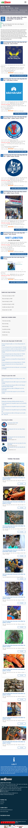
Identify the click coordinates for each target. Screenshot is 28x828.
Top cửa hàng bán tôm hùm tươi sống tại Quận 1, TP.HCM (14, 598)
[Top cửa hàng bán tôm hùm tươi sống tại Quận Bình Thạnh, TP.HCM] (14, 542)
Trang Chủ (3, 8)
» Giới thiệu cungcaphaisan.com (18, 188)
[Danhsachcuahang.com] (6, 2)
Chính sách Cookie (4, 811)
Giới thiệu (2, 801)
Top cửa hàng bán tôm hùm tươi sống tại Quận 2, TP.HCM (14, 622)
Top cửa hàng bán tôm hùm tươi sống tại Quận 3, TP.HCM (14, 646)
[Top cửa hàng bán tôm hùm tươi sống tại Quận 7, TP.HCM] (14, 733)
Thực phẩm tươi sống (5, 10)
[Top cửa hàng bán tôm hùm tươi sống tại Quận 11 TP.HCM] (14, 469)
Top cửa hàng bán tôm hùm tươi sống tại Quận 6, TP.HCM (14, 718)
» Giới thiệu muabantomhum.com (18, 254)
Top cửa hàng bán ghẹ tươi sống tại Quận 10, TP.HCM (13, 353)
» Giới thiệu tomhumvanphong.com (18, 282)
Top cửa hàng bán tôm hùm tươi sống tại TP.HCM (14, 575)
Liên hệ (1, 803)
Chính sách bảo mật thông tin (6, 809)
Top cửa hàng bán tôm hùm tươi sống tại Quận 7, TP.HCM (14, 742)
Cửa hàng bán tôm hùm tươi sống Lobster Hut (16, 430)
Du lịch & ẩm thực (9, 8)
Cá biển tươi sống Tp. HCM (8, 307)
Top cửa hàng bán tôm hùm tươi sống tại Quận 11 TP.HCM (14, 478)
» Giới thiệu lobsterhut (20, 229)
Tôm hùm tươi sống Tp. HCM (8, 295)
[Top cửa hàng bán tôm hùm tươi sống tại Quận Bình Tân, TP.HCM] (14, 518)
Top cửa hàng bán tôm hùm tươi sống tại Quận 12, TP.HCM (14, 502)
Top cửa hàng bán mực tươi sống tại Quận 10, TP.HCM (13, 362)
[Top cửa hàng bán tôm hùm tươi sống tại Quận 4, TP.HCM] (14, 661)
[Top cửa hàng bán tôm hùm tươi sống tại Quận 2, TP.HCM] (14, 613)
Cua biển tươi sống (6, 329)
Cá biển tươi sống (6, 332)
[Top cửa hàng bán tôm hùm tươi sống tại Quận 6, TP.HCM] (14, 709)
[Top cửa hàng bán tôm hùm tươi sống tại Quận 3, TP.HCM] (14, 637)
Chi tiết (21, 483)
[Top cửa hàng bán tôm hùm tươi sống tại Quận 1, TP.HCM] (14, 589)
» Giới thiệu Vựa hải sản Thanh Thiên (17, 151)
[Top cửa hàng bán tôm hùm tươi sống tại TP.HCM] (14, 566)
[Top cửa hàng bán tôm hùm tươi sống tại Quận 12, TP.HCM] (14, 494)
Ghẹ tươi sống (5, 326)
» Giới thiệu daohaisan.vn (20, 113)
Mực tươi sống (5, 323)
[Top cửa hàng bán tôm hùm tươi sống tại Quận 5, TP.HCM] (14, 685)
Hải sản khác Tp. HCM (7, 309)
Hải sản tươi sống (14, 10)
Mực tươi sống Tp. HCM (7, 298)
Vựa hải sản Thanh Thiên (12, 422)
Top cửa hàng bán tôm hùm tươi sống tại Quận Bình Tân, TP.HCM (14, 526)
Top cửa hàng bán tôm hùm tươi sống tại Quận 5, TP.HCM (14, 694)
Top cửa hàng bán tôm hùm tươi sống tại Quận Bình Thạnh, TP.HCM (14, 550)
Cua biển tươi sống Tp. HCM (8, 304)
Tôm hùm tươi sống (23, 10)
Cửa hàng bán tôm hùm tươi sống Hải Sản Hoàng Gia (16, 437)
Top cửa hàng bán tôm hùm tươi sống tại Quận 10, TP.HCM (13, 12)
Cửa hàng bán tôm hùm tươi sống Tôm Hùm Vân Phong (16, 444)
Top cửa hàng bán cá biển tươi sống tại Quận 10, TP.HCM (14, 348)
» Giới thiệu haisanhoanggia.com (18, 75)
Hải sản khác (5, 334)
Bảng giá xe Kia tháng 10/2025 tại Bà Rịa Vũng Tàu (13, 401)
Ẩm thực (16, 8)
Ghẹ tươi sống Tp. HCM (7, 301)
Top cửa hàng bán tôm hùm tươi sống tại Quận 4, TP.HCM (14, 670)
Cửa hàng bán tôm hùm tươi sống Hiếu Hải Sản (16, 448)
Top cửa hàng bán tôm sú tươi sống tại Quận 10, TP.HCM (14, 347)
